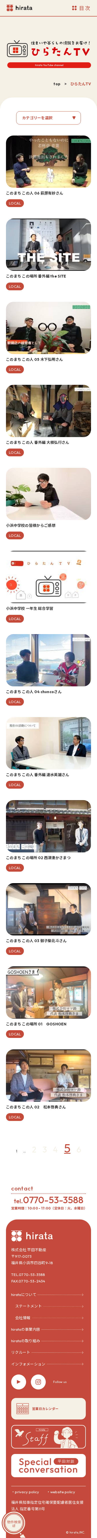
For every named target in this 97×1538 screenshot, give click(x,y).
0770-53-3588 (53, 1200)
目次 (85, 8)
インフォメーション (28, 1364)
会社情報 (22, 1317)
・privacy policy (25, 1491)
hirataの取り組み (25, 1340)
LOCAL (15, 203)
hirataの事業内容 (25, 1329)
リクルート (20, 1352)
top (56, 84)
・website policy (61, 1491)
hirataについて (23, 1294)
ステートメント (28, 1306)
